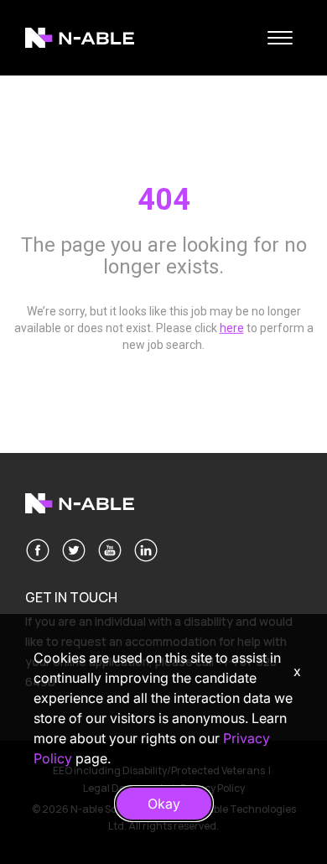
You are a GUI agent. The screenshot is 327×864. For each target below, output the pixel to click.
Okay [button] (164, 803)
